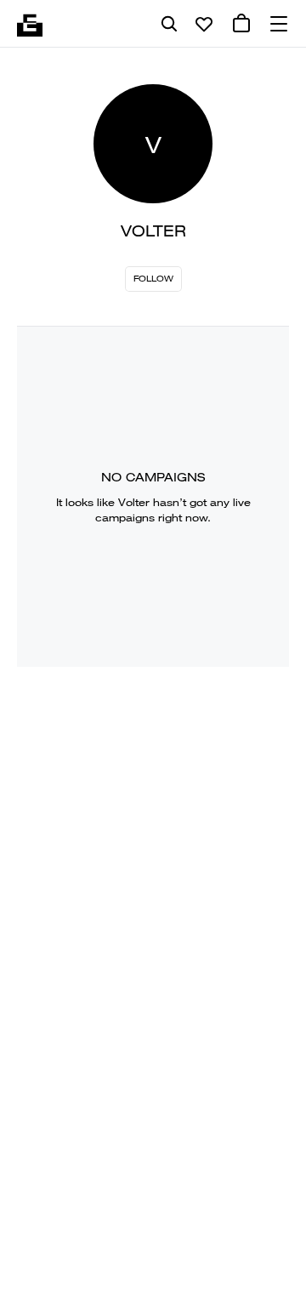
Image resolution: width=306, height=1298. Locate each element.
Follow (153, 278)
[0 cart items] (241, 24)
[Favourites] (204, 24)
